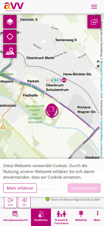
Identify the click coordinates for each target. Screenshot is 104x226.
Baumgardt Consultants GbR (102, 80)
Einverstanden (84, 188)
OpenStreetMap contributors (102, 138)
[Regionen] (10, 51)
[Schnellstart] (10, 21)
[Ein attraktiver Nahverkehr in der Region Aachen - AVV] (14, 6)
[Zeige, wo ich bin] (10, 36)
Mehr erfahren (20, 188)
